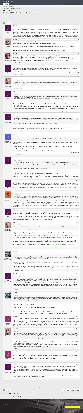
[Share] (77, 26)
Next (8, 23)
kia (29, 12)
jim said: (15, 80)
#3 (78, 53)
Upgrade (21, 4)
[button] (17, 4)
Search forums (11, 6)
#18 (78, 328)
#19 (78, 351)
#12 (78, 209)
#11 (78, 192)
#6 (78, 91)
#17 (78, 316)
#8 (78, 134)
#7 (78, 114)
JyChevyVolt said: (17, 160)
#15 (78, 273)
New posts (5, 6)
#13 (78, 222)
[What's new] (72, 4)
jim (4, 12)
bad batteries (21, 12)
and (18, 62)
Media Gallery (5, 404)
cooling (26, 12)
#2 (78, 39)
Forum (4, 403)
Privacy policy (38, 406)
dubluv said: (16, 331)
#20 (78, 364)
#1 (78, 25)
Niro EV (54, 244)
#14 (78, 251)
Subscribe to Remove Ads (41, 20)
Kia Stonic (58, 244)
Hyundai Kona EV (69, 244)
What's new (13, 4)
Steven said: (16, 224)
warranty (36, 12)
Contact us (38, 407)
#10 (78, 180)
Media (27, 4)
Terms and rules (39, 404)
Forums (6, 4)
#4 (78, 65)
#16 (78, 292)
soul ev (32, 12)
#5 (78, 78)
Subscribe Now (72, 406)
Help (37, 403)
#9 (78, 157)
